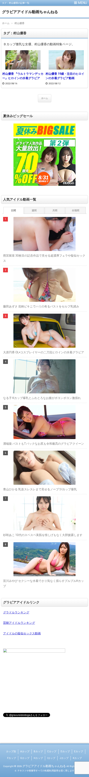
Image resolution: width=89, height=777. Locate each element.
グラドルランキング (16, 612)
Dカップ (65, 751)
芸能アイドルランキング (19, 622)
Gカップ (24, 758)
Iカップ (51, 758)
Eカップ (78, 751)
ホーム (44, 98)
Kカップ (77, 758)
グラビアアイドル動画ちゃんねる (30, 12)
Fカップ (11, 758)
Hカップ (38, 758)
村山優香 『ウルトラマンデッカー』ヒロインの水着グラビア (22, 76)
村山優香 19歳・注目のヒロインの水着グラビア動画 (65, 76)
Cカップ (51, 751)
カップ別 (11, 751)
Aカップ (24, 751)
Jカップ (64, 758)
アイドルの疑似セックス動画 (22, 633)
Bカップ (38, 751)
